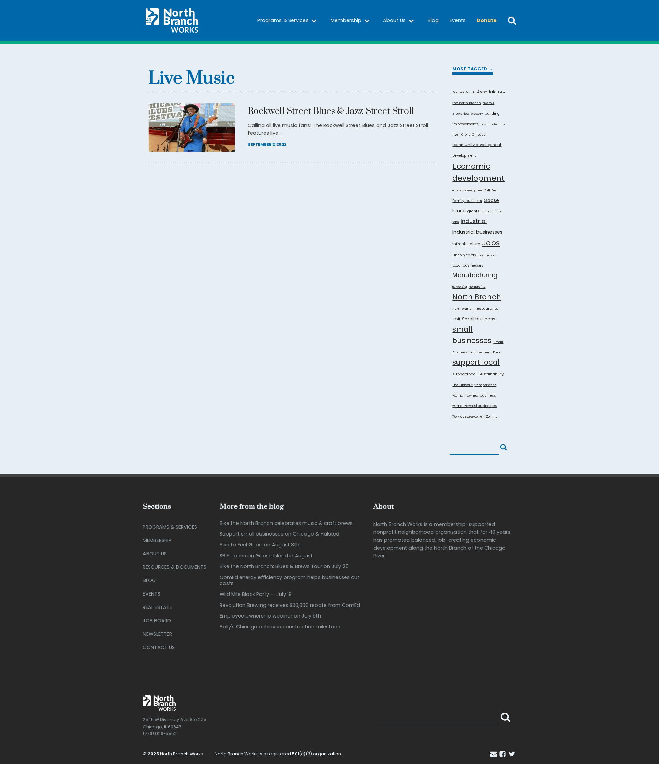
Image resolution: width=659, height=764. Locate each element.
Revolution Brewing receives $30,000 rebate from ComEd (290, 605)
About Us (394, 20)
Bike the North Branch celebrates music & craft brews (286, 523)
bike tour (488, 103)
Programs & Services (283, 20)
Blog (433, 20)
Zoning (492, 416)
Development (464, 155)
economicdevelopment (467, 190)
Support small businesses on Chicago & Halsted (279, 534)
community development (476, 145)
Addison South (463, 92)
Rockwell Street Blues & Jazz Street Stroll (331, 112)
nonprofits (477, 286)
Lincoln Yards (464, 255)
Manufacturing (474, 275)
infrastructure (466, 244)
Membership (346, 20)
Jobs (491, 242)
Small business (478, 319)
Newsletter (157, 634)
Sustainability (491, 374)
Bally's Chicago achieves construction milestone (280, 627)
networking (459, 287)
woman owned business (474, 395)
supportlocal (464, 374)
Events (458, 20)
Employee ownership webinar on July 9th (270, 616)
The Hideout (462, 385)
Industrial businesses (477, 231)
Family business (467, 201)
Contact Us (159, 647)
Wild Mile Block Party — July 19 (256, 594)
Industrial (474, 221)
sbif (456, 319)
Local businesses (467, 265)
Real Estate (157, 607)
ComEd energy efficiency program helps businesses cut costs (289, 581)
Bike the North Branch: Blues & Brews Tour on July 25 (284, 566)
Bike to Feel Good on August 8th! (260, 545)
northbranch (463, 308)
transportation (485, 385)
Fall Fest (491, 190)
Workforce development (468, 417)
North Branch (476, 297)
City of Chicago (473, 134)
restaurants (486, 308)
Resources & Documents (174, 567)
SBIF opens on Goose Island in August (266, 556)
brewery (477, 113)
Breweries (460, 113)
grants (473, 211)
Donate (487, 20)
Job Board (157, 620)
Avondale (486, 92)
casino (485, 124)
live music (486, 255)
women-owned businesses (474, 405)
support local (476, 362)
